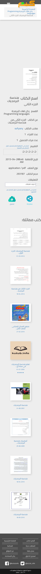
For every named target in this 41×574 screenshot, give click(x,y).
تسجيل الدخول (31, 556)
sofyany (19, 128)
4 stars (32, 151)
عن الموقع (10, 551)
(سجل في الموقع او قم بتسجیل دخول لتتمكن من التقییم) (17, 146)
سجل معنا (30, 551)
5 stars (35, 151)
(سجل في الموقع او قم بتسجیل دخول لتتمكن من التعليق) (21, 190)
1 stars (23, 151)
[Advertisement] (20, 41)
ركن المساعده (10, 556)
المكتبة (10, 546)
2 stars (26, 151)
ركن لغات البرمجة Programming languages (21, 12)
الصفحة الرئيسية (28, 9)
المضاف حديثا (30, 546)
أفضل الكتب (30, 541)
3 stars (29, 151)
